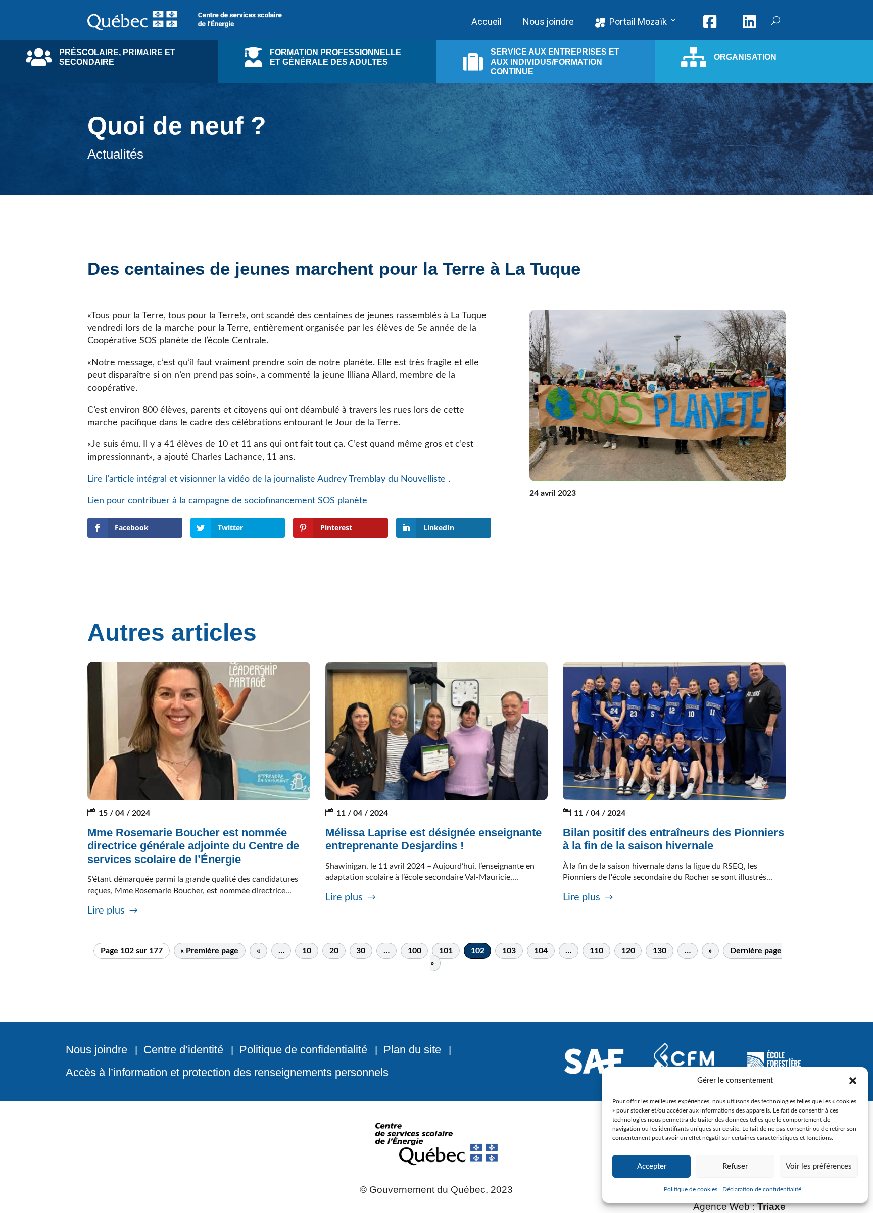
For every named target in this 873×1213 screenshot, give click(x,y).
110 (596, 951)
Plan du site (412, 1049)
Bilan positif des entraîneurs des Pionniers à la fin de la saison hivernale (673, 839)
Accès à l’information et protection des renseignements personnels (227, 1072)
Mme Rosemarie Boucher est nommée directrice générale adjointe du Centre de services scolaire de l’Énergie (193, 846)
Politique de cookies (690, 1189)
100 (414, 951)
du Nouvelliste (418, 479)
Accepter (651, 1166)
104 (541, 951)
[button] (853, 1081)
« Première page (209, 951)
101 (446, 951)
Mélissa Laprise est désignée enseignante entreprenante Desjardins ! (433, 839)
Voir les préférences (819, 1166)
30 (360, 951)
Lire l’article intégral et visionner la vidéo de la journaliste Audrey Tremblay (237, 479)
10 (306, 951)
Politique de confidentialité (303, 1049)
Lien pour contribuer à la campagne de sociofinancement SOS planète (227, 501)
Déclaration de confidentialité (761, 1189)
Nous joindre (96, 1049)
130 (659, 951)
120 (628, 951)
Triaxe (771, 1206)
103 (509, 951)
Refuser (735, 1166)
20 (333, 951)
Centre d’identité (183, 1049)
